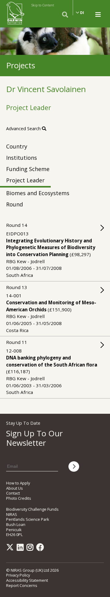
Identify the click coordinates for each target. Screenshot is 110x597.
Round (14, 204)
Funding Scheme (28, 169)
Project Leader (25, 180)
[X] (11, 548)
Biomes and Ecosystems (37, 193)
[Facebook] (41, 548)
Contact (13, 493)
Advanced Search (24, 128)
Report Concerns (21, 585)
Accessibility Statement (27, 580)
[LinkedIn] (21, 548)
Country (16, 146)
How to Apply (18, 483)
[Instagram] (31, 548)
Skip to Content (42, 5)
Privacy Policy (18, 575)
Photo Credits (18, 498)
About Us (14, 488)
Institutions (21, 157)
